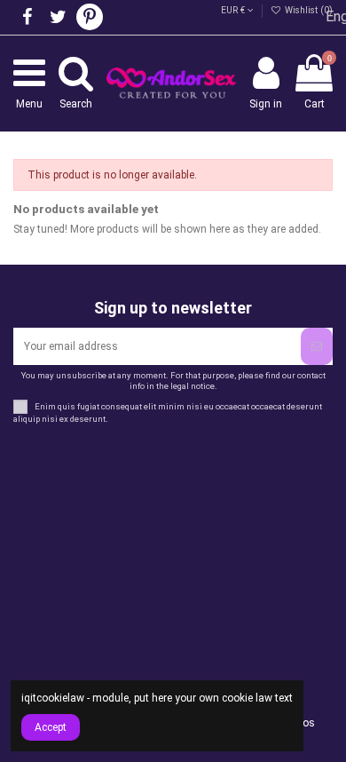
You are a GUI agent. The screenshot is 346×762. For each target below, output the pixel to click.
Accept (51, 727)
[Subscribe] (317, 346)
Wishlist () (307, 10)
